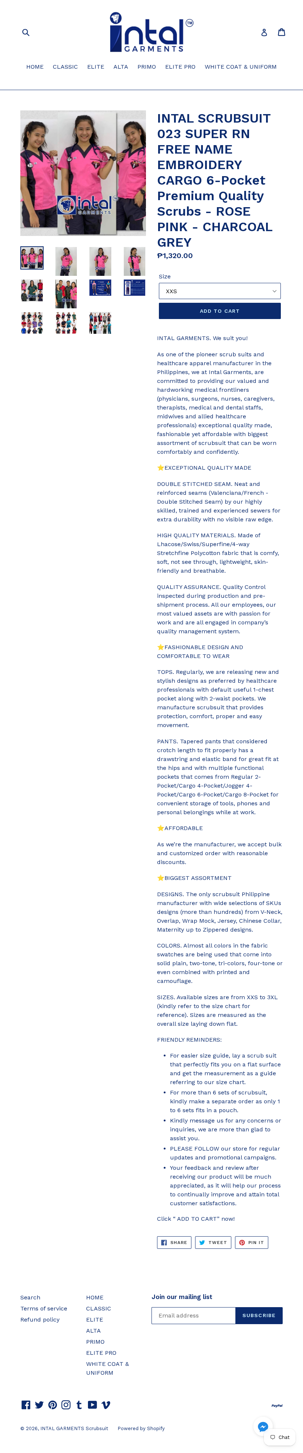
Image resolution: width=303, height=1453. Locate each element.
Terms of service (43, 1308)
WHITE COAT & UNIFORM (241, 66)
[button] (263, 1428)
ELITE (95, 66)
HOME (35, 66)
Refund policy (39, 1319)
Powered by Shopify (141, 1428)
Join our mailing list (182, 1296)
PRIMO (146, 66)
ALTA (120, 66)
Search (30, 1297)
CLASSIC (65, 66)
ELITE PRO (180, 66)
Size (165, 276)
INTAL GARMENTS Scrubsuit (74, 1428)
